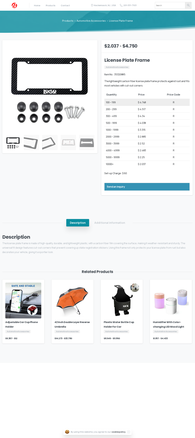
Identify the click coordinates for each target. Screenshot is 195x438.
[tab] (77, 222)
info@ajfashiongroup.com (171, 405)
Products (67, 20)
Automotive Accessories (91, 20)
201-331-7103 (129, 5)
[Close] (128, 431)
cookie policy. (119, 431)
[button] (92, 45)
